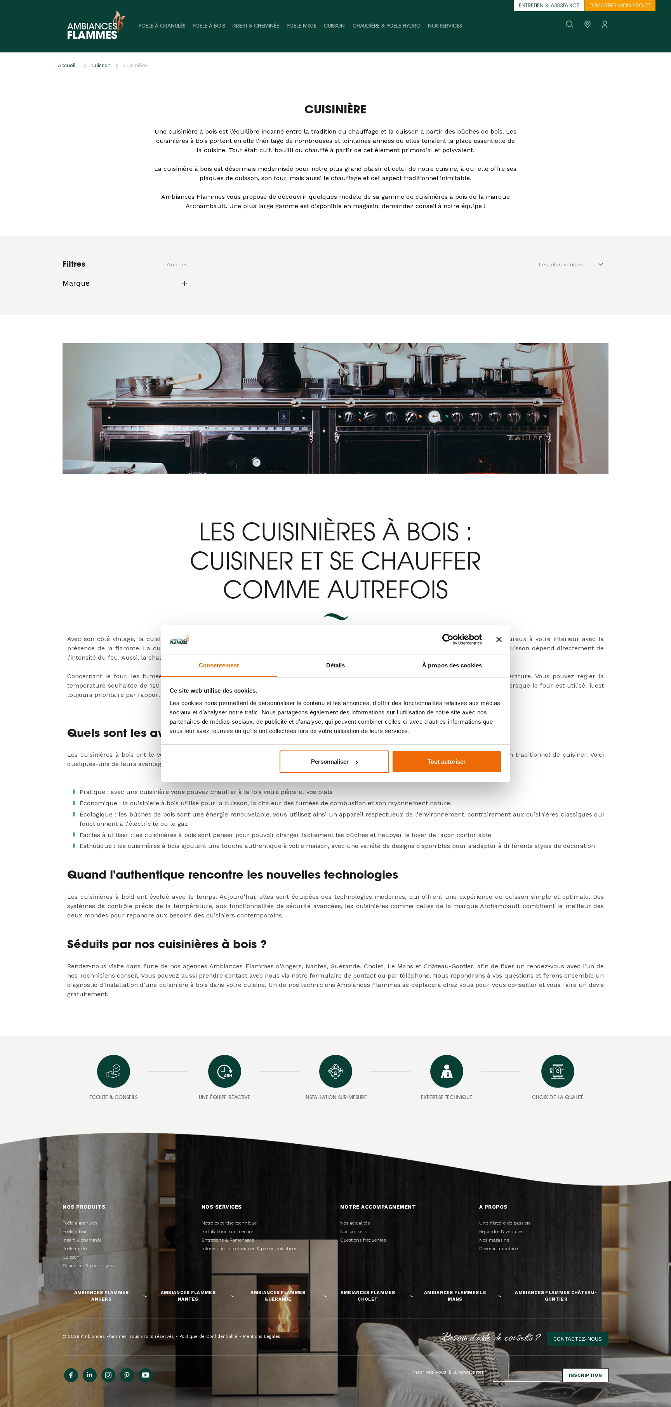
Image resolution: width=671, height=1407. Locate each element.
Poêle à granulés (162, 26)
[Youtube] (146, 1375)
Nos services (445, 26)
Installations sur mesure (227, 1231)
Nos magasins (494, 1240)
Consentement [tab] (219, 665)
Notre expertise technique (229, 1223)
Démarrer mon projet (619, 6)
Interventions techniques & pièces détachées (249, 1248)
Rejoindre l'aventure (500, 1231)
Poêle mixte (301, 26)
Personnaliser (330, 761)
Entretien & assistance (549, 6)
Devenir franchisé (498, 1248)
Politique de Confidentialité (208, 1336)
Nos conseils (353, 1231)
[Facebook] (71, 1375)
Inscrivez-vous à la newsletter (448, 1372)
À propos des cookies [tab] (452, 665)
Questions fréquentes (363, 1240)
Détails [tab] (335, 665)
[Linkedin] (90, 1375)
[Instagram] (108, 1375)
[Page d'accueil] (96, 26)
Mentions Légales (261, 1336)
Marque (76, 283)
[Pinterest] (127, 1375)
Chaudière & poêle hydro (387, 26)
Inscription (585, 1375)
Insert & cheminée (255, 26)
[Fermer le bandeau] (499, 639)
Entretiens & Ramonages (228, 1240)
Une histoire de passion (504, 1223)
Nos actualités (355, 1223)
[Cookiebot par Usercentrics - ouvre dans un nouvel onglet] (448, 639)
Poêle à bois (209, 26)
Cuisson (334, 26)
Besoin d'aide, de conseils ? (491, 1336)
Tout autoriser (447, 761)
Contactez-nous (577, 1339)
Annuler (177, 264)
